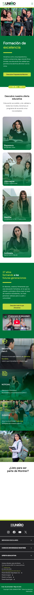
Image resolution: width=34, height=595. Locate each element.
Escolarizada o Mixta (9, 147)
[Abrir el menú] (32, 3)
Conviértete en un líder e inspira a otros (15, 219)
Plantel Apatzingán (7, 579)
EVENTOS (6, 415)
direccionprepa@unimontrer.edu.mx (11, 571)
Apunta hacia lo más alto (11, 255)
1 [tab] (13, 87)
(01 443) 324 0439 (6, 569)
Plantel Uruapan (6, 575)
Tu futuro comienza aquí (10, 183)
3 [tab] (18, 87)
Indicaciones (7, 567)
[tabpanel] (17, 45)
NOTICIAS (6, 384)
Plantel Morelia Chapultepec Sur (11, 572)
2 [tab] (16, 87)
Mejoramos (6, 348)
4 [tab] (21, 87)
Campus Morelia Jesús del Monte (11, 563)
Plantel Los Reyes (7, 577)
